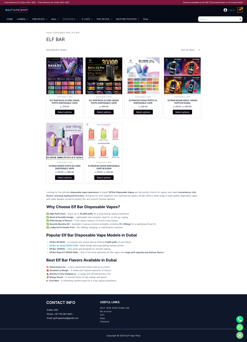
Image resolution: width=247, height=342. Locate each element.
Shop (102, 318)
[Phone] (239, 319)
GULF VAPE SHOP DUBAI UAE (114, 308)
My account (105, 311)
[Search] (240, 19)
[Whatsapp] (239, 327)
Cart (102, 314)
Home (49, 33)
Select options (65, 112)
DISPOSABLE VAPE (61, 33)
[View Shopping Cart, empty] (239, 10)
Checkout (104, 321)
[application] (26, 19)
